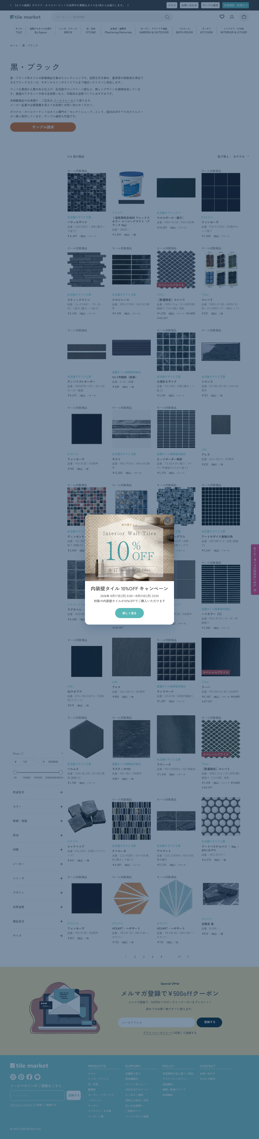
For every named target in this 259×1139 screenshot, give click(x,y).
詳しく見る (129, 613)
